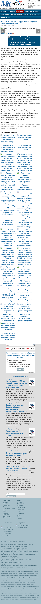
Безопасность (22, 14)
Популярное (6, 505)
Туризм (35, 11)
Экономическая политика (17, 360)
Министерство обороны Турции (20, 124)
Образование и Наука (9, 508)
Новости (12, 11)
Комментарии (5, 18)
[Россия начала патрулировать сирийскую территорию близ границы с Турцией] (9, 286)
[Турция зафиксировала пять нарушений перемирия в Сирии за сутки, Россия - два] (9, 248)
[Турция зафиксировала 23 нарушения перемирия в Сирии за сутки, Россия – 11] (9, 173)
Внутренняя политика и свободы (20, 364)
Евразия (5, 502)
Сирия (26, 126)
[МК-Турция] (13, 4)
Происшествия (34, 14)
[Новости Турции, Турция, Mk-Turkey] (22, 525)
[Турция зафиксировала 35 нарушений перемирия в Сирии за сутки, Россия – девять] (9, 154)
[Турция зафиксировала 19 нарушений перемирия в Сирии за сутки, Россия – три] (25, 210)
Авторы (19, 511)
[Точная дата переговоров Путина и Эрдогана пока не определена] (25, 286)
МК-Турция (4, 11)
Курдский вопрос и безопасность (20, 366)
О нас (18, 515)
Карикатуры (20, 505)
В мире (5, 506)
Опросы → (31, 372)
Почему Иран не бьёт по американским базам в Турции (15, 433)
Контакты (19, 516)
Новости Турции (35, 124)
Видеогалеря (20, 503)
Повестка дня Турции (13, 466)
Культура (13, 14)
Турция (34, 126)
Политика (19, 11)
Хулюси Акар (4, 128)
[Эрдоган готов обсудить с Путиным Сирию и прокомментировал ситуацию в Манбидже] (25, 304)
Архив (18, 520)
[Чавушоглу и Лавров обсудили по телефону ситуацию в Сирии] (9, 135)
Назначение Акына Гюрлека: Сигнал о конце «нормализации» (17, 471)
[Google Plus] (13, 33)
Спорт (4, 510)
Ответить (20, 369)
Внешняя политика (15, 362)
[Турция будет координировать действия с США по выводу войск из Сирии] (9, 304)
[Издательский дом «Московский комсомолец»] (8, 529)
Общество (28, 11)
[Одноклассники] (6, 33)
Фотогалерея (6, 516)
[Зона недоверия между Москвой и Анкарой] (25, 135)
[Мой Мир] (9, 33)
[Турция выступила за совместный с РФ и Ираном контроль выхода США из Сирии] (25, 267)
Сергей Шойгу (19, 126)
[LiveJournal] (11, 33)
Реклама (19, 518)
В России (5, 503)
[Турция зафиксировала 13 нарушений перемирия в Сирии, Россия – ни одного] (9, 267)
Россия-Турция (9, 126)
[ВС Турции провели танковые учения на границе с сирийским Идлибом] (9, 229)
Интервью (6, 513)
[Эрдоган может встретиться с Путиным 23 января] (9, 210)
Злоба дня (6, 514)
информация (13, 128)
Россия (3, 126)
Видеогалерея (7, 517)
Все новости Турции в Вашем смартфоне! (13, 541)
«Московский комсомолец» (9, 546)
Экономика (5, 14)
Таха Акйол (10, 451)
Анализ (5, 511)
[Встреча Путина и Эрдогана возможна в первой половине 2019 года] (9, 323)
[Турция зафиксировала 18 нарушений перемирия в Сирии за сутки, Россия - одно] (25, 229)
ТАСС (30, 126)
